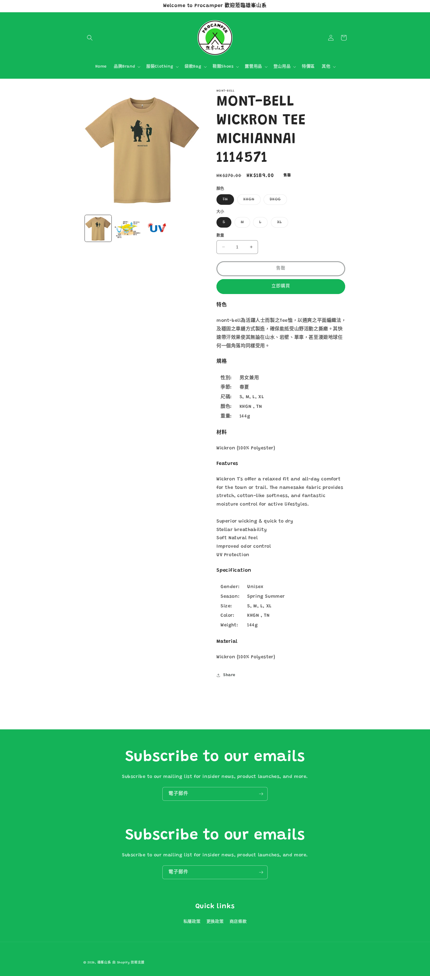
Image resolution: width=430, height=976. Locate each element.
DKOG (277, 201)
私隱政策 (191, 922)
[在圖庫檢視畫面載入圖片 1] (98, 228)
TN (227, 201)
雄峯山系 (104, 962)
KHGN (251, 201)
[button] (89, 37)
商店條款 (238, 922)
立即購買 (280, 286)
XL (281, 224)
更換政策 (215, 922)
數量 (220, 235)
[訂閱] (260, 794)
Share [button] (229, 675)
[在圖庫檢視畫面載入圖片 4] (127, 228)
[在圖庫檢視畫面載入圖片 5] (157, 228)
